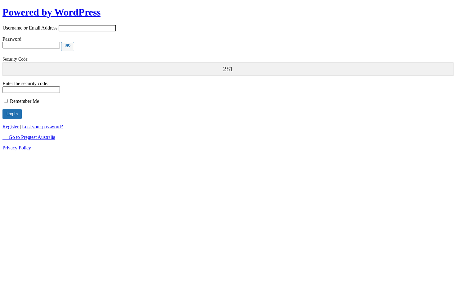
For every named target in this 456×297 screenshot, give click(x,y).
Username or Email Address (29, 27)
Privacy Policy (16, 147)
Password (11, 39)
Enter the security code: (25, 83)
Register (10, 126)
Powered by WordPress (51, 12)
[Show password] (67, 46)
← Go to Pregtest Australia (28, 137)
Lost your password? (42, 126)
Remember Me (24, 101)
